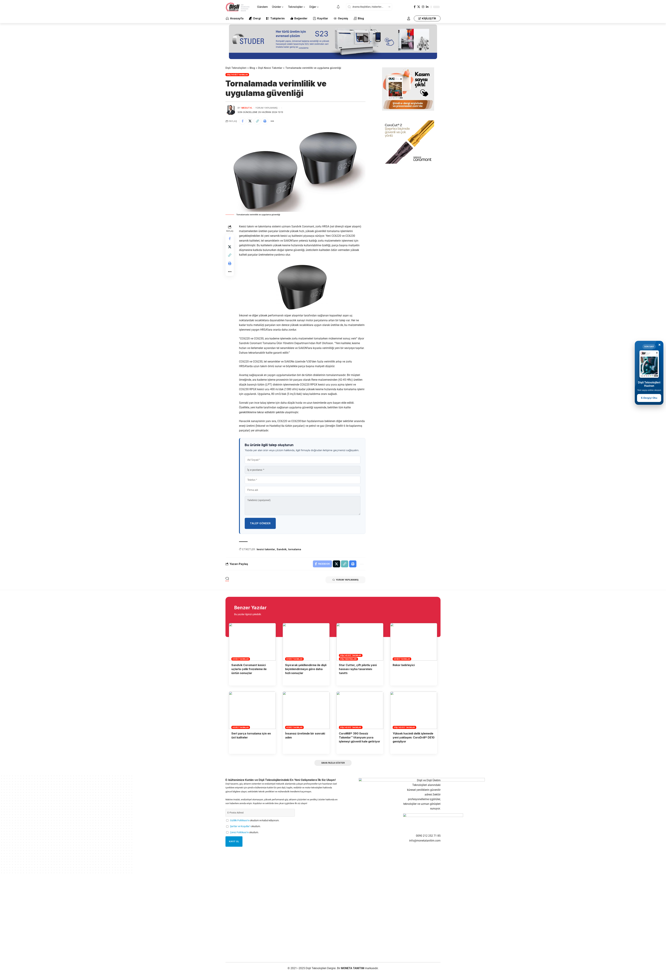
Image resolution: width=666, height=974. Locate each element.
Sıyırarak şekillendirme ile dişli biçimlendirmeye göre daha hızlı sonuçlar (305, 669)
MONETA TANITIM (353, 968)
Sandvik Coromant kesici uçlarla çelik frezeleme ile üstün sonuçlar (249, 669)
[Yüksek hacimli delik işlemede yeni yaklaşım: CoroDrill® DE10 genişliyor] (413, 710)
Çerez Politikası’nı (239, 832)
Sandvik (282, 549)
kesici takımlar (266, 549)
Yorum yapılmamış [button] (347, 579)
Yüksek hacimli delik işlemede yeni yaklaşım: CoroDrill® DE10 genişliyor (413, 737)
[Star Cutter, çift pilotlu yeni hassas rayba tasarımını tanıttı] (359, 642)
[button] (408, 18)
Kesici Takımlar (241, 659)
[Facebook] (414, 7)
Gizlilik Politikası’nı (239, 820)
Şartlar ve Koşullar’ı (240, 826)
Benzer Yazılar (250, 607)
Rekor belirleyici (404, 665)
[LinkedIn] (427, 7)
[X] (418, 7)
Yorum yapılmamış (266, 108)
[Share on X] (249, 121)
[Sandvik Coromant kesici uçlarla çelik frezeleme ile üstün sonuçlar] (252, 642)
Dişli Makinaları (348, 659)
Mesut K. (247, 108)
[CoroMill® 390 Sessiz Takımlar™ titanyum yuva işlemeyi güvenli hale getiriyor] (359, 710)
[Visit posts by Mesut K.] (230, 110)
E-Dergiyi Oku (649, 397)
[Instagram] (423, 7)
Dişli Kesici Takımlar (237, 74)
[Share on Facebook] (242, 121)
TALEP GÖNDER (260, 523)
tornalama (294, 549)
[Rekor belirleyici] (413, 642)
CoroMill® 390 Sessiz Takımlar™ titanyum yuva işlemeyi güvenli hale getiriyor (359, 737)
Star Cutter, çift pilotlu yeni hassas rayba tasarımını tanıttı (358, 669)
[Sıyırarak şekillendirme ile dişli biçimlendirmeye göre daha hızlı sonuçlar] (306, 642)
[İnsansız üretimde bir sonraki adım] (306, 710)
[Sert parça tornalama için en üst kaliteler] (252, 710)
